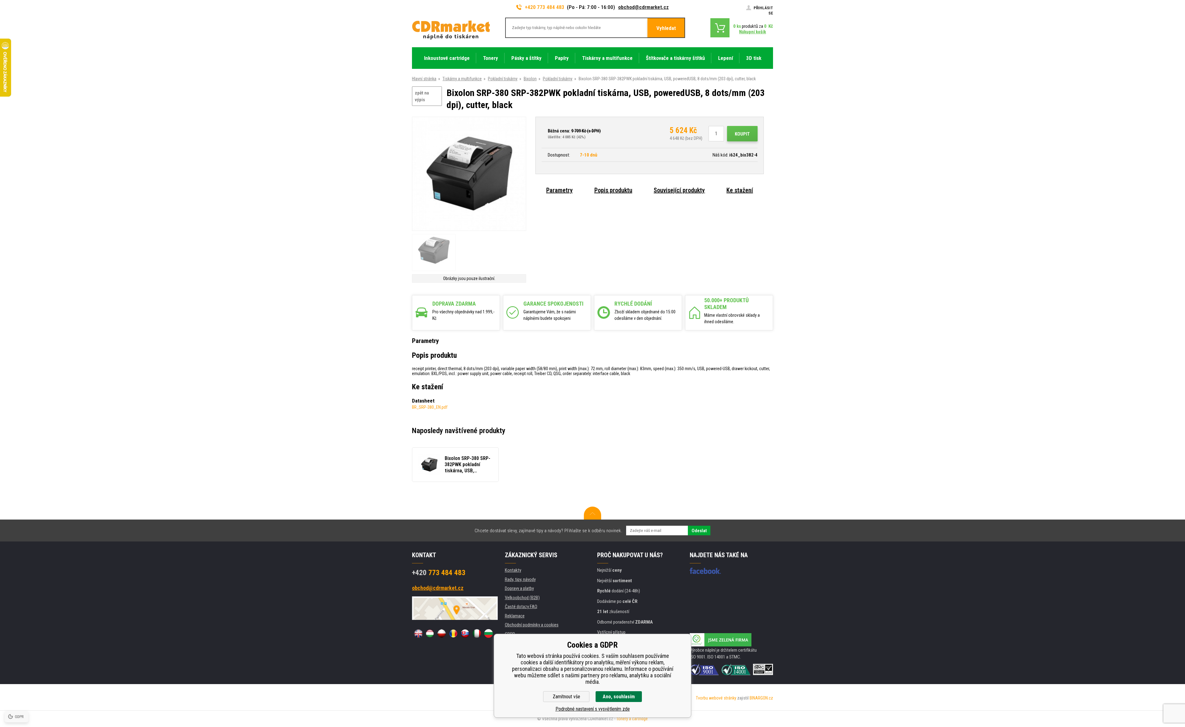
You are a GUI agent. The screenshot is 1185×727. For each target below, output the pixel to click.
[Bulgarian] (488, 633)
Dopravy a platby (519, 588)
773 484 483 (438, 572)
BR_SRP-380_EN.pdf (429, 407)
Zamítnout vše (566, 697)
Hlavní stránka (424, 78)
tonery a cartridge (632, 718)
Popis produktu (613, 190)
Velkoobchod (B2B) (522, 597)
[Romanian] (453, 633)
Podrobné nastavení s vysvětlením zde (592, 709)
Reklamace (515, 616)
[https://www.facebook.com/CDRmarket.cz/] (705, 571)
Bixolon (530, 78)
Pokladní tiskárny (503, 78)
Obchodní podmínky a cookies (532, 625)
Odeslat (699, 530)
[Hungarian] (430, 633)
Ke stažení (739, 190)
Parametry (559, 190)
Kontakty (513, 570)
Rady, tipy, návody (520, 579)
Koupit (742, 134)
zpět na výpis (422, 96)
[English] (418, 633)
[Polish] (441, 633)
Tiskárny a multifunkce (462, 78)
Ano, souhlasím (619, 697)
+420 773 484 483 (544, 7)
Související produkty (679, 190)
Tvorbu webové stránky (716, 698)
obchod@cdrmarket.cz (643, 7)
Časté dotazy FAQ (521, 606)
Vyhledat (666, 28)
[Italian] (476, 633)
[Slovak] (465, 633)
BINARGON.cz (761, 698)
